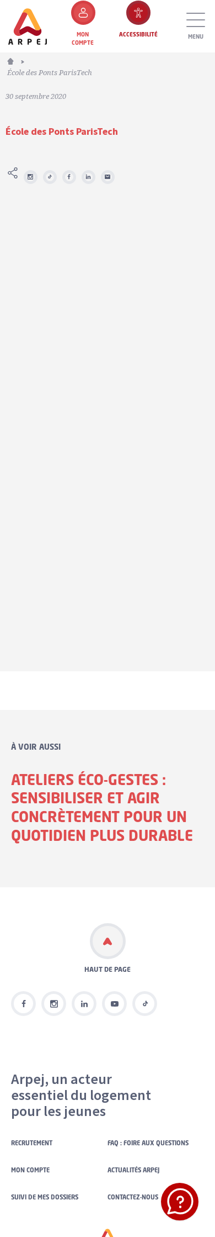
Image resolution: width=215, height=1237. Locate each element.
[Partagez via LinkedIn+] (88, 177)
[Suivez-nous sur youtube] (114, 1003)
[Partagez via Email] (108, 177)
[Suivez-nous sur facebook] (23, 1003)
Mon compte (30, 1170)
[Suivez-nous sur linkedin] (84, 1003)
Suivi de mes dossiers (44, 1197)
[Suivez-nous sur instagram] (30, 177)
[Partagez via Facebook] (69, 177)
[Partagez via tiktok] (50, 177)
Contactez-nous (133, 1197)
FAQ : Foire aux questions (148, 1143)
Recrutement (31, 1143)
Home (16, 60)
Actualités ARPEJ (133, 1170)
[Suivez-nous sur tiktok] (144, 1003)
